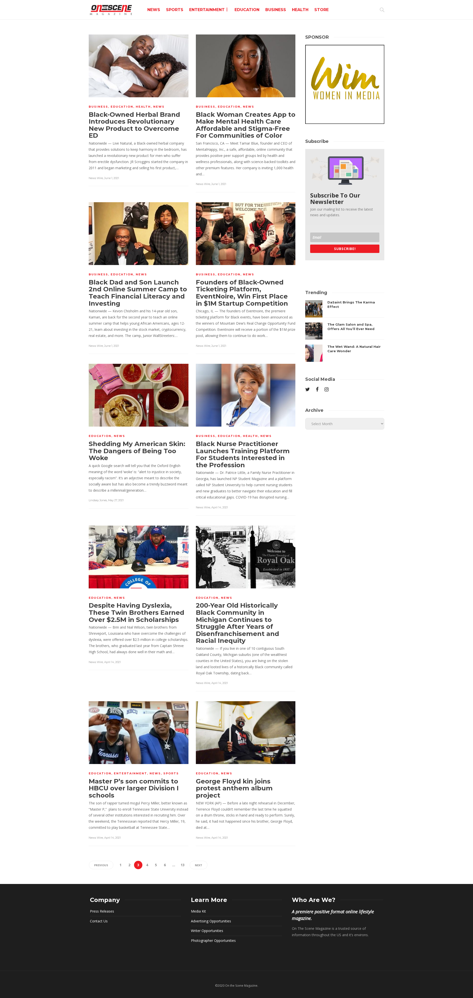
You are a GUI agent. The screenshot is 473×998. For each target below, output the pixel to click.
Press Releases (102, 911)
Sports (174, 9)
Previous (101, 865)
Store (321, 9)
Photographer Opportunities (213, 940)
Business (275, 9)
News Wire (96, 178)
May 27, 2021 (116, 500)
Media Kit (198, 911)
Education (247, 9)
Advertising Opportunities (211, 921)
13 (183, 865)
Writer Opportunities (207, 930)
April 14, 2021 (219, 507)
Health (300, 9)
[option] (344, 331)
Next (198, 865)
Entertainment (207, 9)
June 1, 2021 (111, 178)
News (153, 9)
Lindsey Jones (98, 500)
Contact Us (99, 921)
